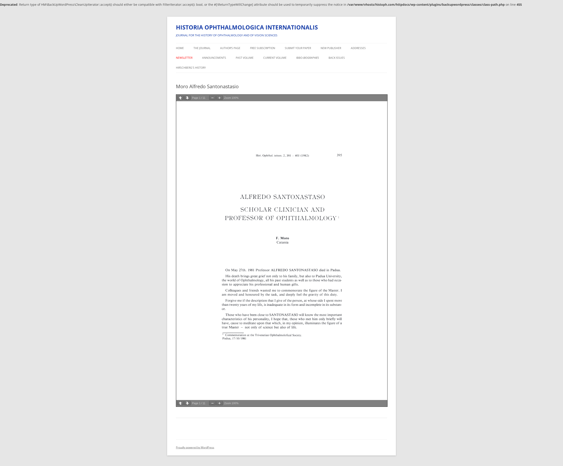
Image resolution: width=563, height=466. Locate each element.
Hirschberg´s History (191, 68)
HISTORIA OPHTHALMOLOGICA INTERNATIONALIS (247, 27)
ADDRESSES (358, 48)
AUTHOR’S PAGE (230, 48)
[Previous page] (180, 97)
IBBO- (307, 58)
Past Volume (245, 58)
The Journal (202, 48)
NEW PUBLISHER (331, 48)
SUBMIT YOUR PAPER (298, 48)
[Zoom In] (219, 97)
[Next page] (187, 97)
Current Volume (275, 58)
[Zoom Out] (212, 97)
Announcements (214, 58)
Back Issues (337, 58)
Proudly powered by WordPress (195, 447)
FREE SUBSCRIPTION (262, 48)
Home (180, 48)
